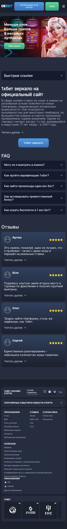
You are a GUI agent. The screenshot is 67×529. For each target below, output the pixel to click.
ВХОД (52, 6)
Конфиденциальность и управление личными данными (28, 473)
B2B (6, 419)
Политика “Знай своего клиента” (18, 469)
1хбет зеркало (33, 143)
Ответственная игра (13, 451)
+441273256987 (32, 394)
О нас (6, 416)
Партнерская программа (15, 437)
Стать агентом (10, 423)
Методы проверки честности (16, 465)
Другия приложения (13, 490)
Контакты (8, 434)
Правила (8, 447)
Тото (32, 426)
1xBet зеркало (14, 46)
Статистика (48, 416)
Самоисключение (11, 455)
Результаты (48, 419)
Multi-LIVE (34, 419)
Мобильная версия (12, 430)
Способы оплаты (11, 426)
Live (31, 423)
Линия (32, 416)
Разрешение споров (12, 458)
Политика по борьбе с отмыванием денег (22, 462)
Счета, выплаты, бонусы (15, 476)
